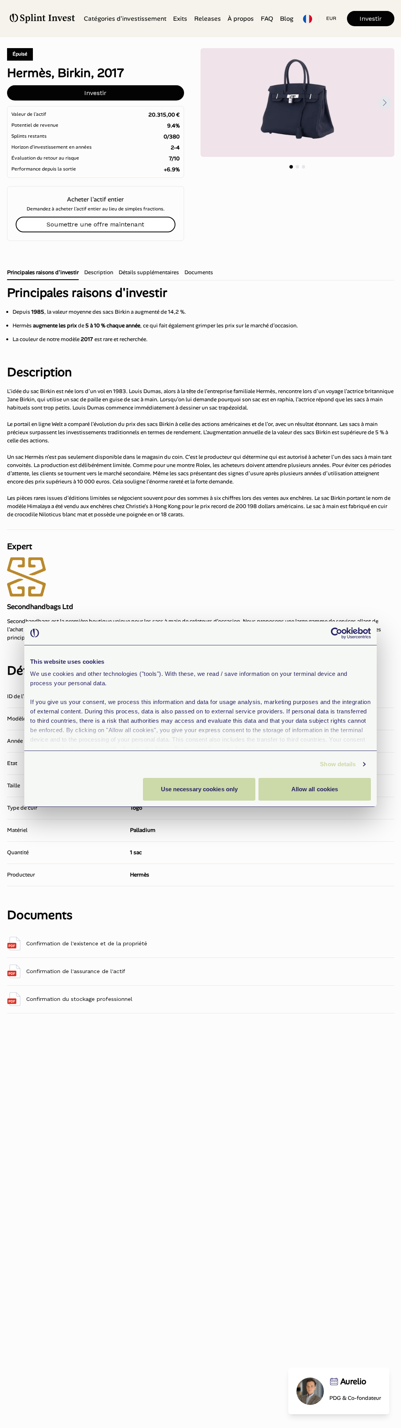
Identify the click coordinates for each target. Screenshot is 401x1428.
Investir (370, 18)
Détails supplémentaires (149, 272)
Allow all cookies (314, 789)
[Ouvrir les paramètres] (307, 18)
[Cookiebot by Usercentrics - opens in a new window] (336, 633)
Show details (338, 764)
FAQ (267, 18)
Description (98, 272)
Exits (180, 18)
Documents (198, 272)
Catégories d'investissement (125, 18)
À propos (241, 18)
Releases (207, 18)
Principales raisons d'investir (43, 272)
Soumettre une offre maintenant (95, 224)
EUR (331, 18)
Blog (286, 18)
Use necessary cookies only (199, 789)
